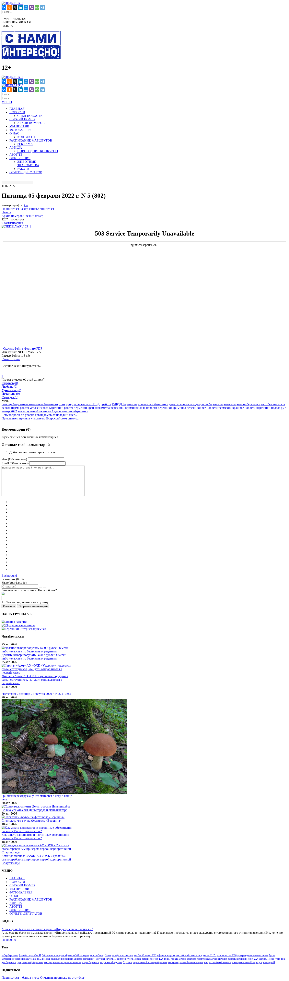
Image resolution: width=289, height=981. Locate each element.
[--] (37, 651)
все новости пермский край (220, 407)
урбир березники (10, 955)
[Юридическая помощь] (18, 625)
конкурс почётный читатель (217, 962)
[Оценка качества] (14, 621)
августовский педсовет (111, 962)
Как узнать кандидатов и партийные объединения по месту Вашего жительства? (35, 836)
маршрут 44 (269, 962)
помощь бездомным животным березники (30, 404)
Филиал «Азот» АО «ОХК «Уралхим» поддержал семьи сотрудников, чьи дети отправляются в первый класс (35, 679)
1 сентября (120, 958)
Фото (277, 958)
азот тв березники (248, 404)
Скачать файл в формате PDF (22, 348)
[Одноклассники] (9, 7)
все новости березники (254, 407)
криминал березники (187, 407)
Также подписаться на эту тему (27, 602)
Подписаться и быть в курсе (20, 977)
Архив (272, 955)
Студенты (127, 962)
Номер (271, 958)
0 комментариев (12, 223)
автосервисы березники (13, 958)
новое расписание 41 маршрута (247, 962)
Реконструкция (219, 958)
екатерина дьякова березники (182, 962)
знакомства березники (109, 407)
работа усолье (29, 407)
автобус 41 (35, 955)
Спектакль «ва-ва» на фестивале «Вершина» (31, 820)
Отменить (9, 606)
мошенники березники (153, 404)
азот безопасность (273, 404)
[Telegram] (42, 7)
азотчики (230, 404)
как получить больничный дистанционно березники (53, 411)
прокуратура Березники (75, 404)
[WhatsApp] (37, 7)
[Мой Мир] (26, 7)
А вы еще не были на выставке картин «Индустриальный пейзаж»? (47, 929)
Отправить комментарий (33, 606)
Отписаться (46, 208)
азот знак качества (105, 958)
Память (263, 958)
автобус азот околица (122, 955)
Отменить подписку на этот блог (62, 977)
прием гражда (171, 958)
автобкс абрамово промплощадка (195, 958)
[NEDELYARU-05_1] (16, 226)
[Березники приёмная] (24, 628)
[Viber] (31, 7)
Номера (137, 958)
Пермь (108, 955)
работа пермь (10, 407)
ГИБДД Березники (124, 404)
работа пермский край (79, 407)
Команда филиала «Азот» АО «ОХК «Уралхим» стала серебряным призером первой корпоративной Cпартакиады (36, 859)
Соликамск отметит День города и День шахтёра (34, 810)
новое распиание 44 (86, 958)
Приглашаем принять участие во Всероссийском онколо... (40, 418)
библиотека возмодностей (54, 955)
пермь (200, 962)
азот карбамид (97, 955)
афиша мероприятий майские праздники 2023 (186, 955)
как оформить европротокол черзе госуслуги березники (71, 962)
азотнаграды (33, 958)
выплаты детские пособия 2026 (243, 958)
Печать (6, 212)
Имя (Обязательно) (14, 459)
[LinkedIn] (20, 7)
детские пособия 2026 (152, 958)
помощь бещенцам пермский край (59, 958)
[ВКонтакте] (4, 7)
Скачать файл (11, 359)
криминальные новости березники (148, 407)
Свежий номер (33, 215)
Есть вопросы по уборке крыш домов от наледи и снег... (39, 415)
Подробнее (9, 939)
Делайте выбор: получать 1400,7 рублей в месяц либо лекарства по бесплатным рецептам (34, 656)
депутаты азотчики (182, 404)
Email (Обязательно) (15, 463)
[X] (15, 7)
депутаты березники (209, 404)
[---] (37, 852)
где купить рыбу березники (30, 962)
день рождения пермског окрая (252, 955)
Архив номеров (12, 215)
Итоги (130, 958)
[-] (64, 792)
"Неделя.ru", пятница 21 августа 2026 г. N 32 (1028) (36, 693)
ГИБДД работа (101, 404)
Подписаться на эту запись (20, 208)
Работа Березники (51, 407)
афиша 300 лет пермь (78, 955)
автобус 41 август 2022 (145, 955)
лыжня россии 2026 (227, 955)
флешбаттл (24, 955)
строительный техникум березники (150, 962)
